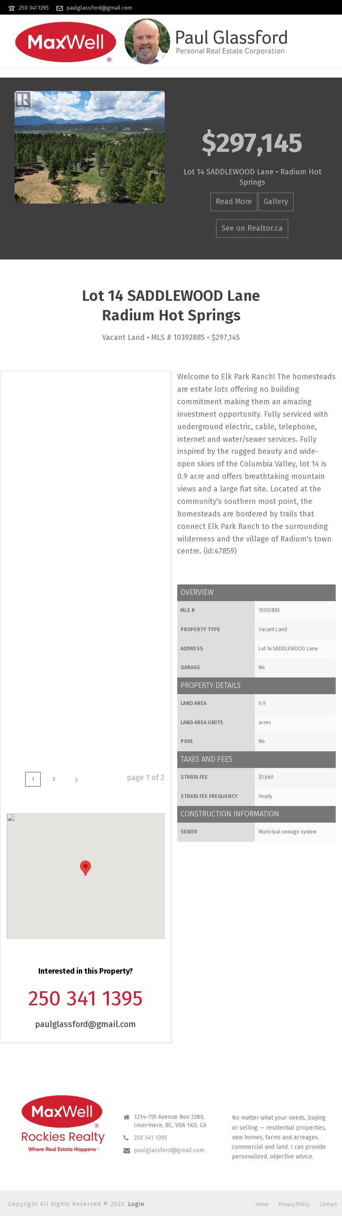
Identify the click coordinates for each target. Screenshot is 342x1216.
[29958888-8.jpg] (45, 652)
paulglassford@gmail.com (99, 8)
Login (136, 1204)
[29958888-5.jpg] (124, 495)
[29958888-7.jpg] (124, 574)
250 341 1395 (34, 8)
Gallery (276, 201)
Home (262, 1204)
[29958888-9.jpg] (124, 652)
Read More (234, 201)
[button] (85, 868)
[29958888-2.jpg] (45, 417)
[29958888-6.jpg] (45, 574)
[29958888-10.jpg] (45, 730)
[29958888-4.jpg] (45, 495)
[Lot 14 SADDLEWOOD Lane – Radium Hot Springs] (90, 147)
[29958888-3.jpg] (124, 417)
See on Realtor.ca (252, 228)
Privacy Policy (294, 1204)
